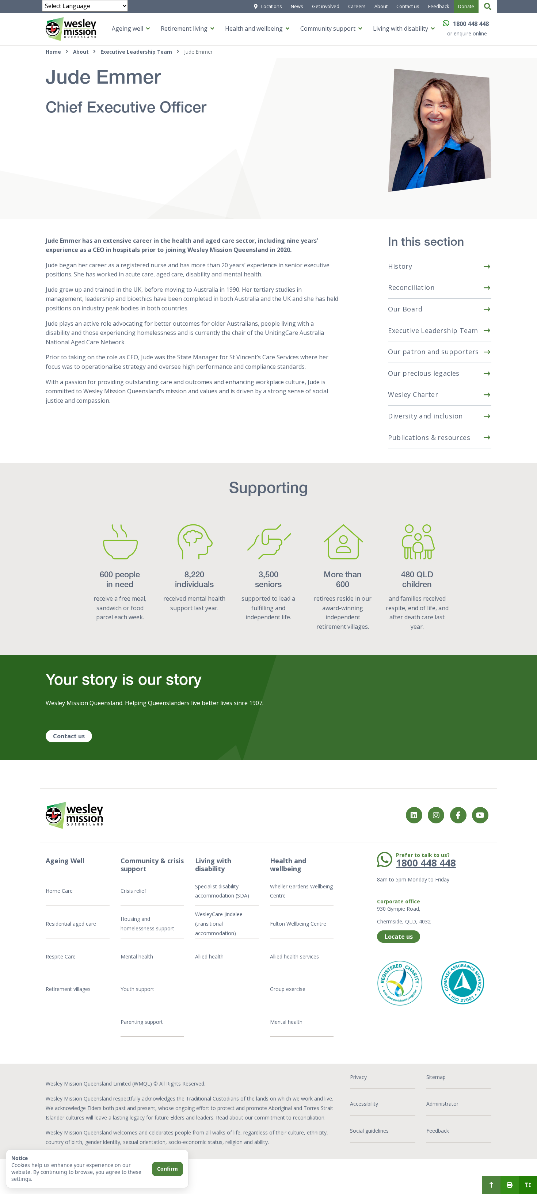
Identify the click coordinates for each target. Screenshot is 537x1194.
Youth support (137, 989)
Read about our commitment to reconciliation (270, 1117)
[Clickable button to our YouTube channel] (480, 815)
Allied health (209, 956)
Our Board (405, 309)
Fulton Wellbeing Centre (299, 923)
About (381, 6)
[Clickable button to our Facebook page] (436, 815)
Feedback (438, 6)
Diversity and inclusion (425, 416)
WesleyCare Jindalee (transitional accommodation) (219, 923)
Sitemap (436, 1077)
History (400, 266)
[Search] (488, 6)
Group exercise (287, 989)
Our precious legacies (423, 373)
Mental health (137, 956)
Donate (466, 6)
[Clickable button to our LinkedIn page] (414, 815)
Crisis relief (133, 890)
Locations (271, 6)
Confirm (167, 1168)
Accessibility (364, 1103)
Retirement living (184, 28)
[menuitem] (491, 1185)
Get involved (325, 6)
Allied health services (294, 956)
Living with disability (400, 28)
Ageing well (127, 28)
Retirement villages (68, 989)
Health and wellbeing (254, 28)
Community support (327, 28)
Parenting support (142, 1021)
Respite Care (61, 956)
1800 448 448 (471, 24)
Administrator (442, 1103)
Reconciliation (411, 287)
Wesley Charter (413, 394)
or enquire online (467, 33)
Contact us (407, 6)
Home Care (59, 890)
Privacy (358, 1077)
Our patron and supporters (433, 351)
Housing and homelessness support (147, 923)
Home (53, 51)
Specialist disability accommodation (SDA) (222, 891)
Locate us (399, 937)
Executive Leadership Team (136, 51)
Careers (357, 6)
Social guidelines (369, 1130)
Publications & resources (429, 437)
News (297, 6)
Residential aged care (71, 923)
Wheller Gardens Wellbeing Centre (301, 891)
